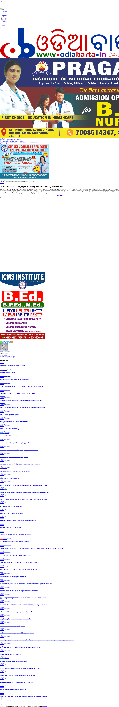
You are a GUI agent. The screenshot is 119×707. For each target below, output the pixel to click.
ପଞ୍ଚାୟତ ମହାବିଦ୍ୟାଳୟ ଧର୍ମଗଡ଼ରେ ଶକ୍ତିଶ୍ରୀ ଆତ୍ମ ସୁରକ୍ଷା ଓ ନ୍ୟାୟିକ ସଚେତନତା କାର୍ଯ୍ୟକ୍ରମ (22, 407)
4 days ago (2, 670)
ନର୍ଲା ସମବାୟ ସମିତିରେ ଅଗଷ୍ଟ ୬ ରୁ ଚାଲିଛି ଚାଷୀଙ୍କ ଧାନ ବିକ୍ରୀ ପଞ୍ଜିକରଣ (17, 612)
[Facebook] (3, 342)
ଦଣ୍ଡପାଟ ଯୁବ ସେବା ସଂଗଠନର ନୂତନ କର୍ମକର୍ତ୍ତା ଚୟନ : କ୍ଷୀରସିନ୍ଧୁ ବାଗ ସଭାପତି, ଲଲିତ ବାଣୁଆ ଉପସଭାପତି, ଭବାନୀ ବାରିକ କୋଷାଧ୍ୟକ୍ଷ (31, 548)
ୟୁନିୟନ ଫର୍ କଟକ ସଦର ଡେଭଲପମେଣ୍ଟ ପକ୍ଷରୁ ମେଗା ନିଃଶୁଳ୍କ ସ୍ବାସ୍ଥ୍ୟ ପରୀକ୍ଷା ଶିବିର (21, 400)
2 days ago (2, 459)
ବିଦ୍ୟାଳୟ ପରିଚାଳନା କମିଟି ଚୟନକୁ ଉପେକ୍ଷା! (10, 527)
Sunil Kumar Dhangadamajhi (5, 351)
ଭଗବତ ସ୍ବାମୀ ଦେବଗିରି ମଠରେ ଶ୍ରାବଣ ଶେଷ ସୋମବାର (13, 436)
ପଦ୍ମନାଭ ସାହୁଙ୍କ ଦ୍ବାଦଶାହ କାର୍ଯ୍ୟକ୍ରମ (9, 414)
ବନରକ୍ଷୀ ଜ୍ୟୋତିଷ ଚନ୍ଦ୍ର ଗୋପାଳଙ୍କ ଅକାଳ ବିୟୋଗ (13, 689)
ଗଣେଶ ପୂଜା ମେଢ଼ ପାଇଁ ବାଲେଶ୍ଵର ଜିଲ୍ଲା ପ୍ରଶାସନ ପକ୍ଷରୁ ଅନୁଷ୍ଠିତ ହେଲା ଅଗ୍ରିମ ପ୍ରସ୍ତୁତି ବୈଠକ (23, 485)
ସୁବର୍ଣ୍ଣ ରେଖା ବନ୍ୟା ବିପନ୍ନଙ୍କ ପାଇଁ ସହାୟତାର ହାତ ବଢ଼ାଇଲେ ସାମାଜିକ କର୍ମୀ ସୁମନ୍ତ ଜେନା (20, 647)
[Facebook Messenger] (5, 342)
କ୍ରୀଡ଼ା (3, 17)
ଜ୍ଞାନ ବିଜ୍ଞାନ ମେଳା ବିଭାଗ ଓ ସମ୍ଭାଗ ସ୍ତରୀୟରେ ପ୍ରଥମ (12, 365)
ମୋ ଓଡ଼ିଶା (4, 11)
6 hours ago (2, 367)
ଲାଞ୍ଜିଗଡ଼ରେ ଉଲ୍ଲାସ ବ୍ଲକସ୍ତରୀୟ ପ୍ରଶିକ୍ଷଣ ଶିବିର (12, 626)
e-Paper (3, 25)
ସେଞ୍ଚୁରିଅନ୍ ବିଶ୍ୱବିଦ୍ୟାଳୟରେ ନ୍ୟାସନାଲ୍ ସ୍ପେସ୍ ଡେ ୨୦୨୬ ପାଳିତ (15, 619)
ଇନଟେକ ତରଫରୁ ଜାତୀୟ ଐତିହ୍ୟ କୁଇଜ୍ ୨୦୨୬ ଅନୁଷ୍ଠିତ (13, 576)
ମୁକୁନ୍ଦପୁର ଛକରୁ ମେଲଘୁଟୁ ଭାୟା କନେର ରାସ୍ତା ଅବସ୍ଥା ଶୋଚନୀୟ (15, 471)
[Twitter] (8, 342)
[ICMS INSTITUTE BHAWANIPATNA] (22, 339)
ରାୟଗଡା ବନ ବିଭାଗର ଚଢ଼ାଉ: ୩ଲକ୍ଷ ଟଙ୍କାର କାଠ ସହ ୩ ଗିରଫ (15, 541)
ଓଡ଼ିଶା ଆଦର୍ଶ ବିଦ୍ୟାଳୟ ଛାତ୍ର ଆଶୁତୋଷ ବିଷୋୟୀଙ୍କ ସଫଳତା (14, 379)
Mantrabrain (44, 706)
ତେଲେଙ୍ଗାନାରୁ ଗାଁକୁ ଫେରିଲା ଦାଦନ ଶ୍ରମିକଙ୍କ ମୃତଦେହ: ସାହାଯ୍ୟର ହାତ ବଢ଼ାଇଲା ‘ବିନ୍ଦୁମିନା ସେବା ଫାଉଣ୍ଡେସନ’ (26, 583)
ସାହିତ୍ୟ (3, 16)
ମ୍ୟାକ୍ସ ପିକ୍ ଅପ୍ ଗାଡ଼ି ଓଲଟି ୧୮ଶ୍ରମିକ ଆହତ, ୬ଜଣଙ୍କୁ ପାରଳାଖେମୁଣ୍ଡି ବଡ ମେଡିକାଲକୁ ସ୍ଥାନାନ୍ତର (23, 696)
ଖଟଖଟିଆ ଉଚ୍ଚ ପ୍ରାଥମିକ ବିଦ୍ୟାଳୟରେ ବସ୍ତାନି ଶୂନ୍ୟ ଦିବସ (14, 457)
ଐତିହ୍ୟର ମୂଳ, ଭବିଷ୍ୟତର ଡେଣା (7, 372)
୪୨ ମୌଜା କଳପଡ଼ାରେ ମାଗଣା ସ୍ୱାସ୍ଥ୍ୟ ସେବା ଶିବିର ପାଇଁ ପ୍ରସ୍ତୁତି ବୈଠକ (17, 633)
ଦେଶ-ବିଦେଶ (4, 12)
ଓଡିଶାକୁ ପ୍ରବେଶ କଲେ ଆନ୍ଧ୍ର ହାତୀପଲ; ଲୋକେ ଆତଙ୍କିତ (14, 421)
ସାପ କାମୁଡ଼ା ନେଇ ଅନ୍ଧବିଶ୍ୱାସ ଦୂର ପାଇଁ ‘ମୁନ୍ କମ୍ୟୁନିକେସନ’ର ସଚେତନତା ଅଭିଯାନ (19, 590)
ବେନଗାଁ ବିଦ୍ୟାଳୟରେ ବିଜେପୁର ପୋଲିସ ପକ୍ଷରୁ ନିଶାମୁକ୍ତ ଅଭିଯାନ (15, 443)
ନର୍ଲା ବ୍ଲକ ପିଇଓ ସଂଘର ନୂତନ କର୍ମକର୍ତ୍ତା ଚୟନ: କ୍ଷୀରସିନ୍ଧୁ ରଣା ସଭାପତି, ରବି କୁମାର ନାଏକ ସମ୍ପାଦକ (23, 386)
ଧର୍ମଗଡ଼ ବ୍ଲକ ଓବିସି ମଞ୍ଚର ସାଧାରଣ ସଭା (9, 478)
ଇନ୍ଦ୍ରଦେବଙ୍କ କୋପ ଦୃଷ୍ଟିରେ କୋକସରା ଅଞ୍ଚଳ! (11, 513)
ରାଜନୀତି (4, 13)
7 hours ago (2, 374)
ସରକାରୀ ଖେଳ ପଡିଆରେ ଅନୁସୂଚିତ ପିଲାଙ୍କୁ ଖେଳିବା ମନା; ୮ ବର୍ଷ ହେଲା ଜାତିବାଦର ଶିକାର (20, 464)
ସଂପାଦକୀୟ (4, 24)
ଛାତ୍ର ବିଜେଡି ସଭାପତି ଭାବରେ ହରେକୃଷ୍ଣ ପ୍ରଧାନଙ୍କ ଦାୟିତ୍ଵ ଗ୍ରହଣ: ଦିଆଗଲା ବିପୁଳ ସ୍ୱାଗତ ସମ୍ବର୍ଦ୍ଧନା (24, 492)
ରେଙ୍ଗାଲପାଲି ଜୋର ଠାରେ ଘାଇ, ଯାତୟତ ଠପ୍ (11, 506)
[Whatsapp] (1, 342)
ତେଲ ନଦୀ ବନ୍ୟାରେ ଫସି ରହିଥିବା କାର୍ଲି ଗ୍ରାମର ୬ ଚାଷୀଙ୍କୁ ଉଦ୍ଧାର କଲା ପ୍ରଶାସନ (19, 450)
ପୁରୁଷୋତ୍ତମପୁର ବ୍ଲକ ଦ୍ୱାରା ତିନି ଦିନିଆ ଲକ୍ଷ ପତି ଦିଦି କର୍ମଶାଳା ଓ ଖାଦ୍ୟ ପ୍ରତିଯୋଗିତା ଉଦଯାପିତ (23, 597)
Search (1, 7)
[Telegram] (10, 342)
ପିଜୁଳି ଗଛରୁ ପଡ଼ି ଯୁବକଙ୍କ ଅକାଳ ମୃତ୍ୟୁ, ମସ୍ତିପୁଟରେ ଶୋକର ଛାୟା (15, 534)
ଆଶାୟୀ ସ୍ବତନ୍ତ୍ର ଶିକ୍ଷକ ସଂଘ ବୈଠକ (7, 357)
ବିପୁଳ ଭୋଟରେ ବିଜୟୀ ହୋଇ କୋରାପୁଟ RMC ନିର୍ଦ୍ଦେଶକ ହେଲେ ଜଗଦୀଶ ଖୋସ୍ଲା (18, 393)
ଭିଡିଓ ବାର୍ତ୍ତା (4, 21)
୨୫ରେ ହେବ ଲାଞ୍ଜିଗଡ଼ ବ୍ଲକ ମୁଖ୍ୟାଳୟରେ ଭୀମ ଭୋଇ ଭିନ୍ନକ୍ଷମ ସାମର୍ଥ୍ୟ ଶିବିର (18, 569)
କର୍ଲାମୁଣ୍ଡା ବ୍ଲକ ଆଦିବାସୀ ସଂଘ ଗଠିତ (7, 356)
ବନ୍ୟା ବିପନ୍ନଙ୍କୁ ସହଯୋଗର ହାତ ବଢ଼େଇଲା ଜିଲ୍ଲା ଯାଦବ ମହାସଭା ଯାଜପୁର (17, 682)
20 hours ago (2, 403)
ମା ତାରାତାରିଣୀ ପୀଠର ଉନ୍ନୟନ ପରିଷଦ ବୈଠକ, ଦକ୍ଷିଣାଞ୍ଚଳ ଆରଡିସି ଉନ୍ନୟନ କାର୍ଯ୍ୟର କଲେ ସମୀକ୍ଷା (23, 605)
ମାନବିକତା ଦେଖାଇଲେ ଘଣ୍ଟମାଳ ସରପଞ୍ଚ (9, 428)
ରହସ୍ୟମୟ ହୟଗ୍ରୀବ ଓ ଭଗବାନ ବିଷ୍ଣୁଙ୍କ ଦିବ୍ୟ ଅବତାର (13, 661)
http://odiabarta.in (3, 355)
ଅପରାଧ (4, 20)
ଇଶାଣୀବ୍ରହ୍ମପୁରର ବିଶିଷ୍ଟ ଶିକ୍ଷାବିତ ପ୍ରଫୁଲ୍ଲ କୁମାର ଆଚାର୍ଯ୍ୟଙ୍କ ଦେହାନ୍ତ (18, 520)
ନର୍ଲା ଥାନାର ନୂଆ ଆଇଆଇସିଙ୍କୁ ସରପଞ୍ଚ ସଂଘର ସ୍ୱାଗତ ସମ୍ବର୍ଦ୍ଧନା (15, 555)
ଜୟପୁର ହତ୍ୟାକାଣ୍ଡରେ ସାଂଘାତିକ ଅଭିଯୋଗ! (10, 654)
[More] (12, 342)
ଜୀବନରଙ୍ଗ (4, 19)
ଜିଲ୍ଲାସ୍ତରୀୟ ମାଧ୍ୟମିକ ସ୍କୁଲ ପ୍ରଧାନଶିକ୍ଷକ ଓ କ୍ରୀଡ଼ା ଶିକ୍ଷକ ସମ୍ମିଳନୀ (17, 675)
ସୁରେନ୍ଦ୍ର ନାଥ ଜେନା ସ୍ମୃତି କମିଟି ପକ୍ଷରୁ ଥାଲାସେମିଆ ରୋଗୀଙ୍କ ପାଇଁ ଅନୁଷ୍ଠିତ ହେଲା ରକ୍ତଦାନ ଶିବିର (23, 499)
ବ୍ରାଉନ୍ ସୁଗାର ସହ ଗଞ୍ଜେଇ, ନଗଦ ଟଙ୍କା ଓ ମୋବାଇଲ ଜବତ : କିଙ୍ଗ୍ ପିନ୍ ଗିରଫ (18, 562)
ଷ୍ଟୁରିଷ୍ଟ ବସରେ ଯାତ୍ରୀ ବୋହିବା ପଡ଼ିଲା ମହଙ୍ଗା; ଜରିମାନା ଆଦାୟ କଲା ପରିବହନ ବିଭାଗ (20, 668)
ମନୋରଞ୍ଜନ (4, 18)
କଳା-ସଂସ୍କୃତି (4, 15)
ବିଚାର (3, 22)
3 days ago (2, 558)
